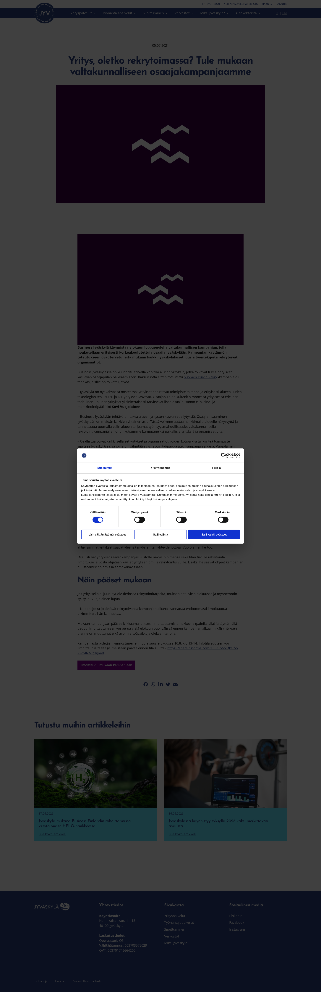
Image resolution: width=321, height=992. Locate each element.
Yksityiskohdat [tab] (160, 467)
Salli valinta (160, 534)
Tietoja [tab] (216, 467)
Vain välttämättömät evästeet (107, 534)
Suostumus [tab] (104, 467)
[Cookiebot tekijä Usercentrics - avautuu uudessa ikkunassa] (223, 455)
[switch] (139, 520)
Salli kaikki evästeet (214, 534)
